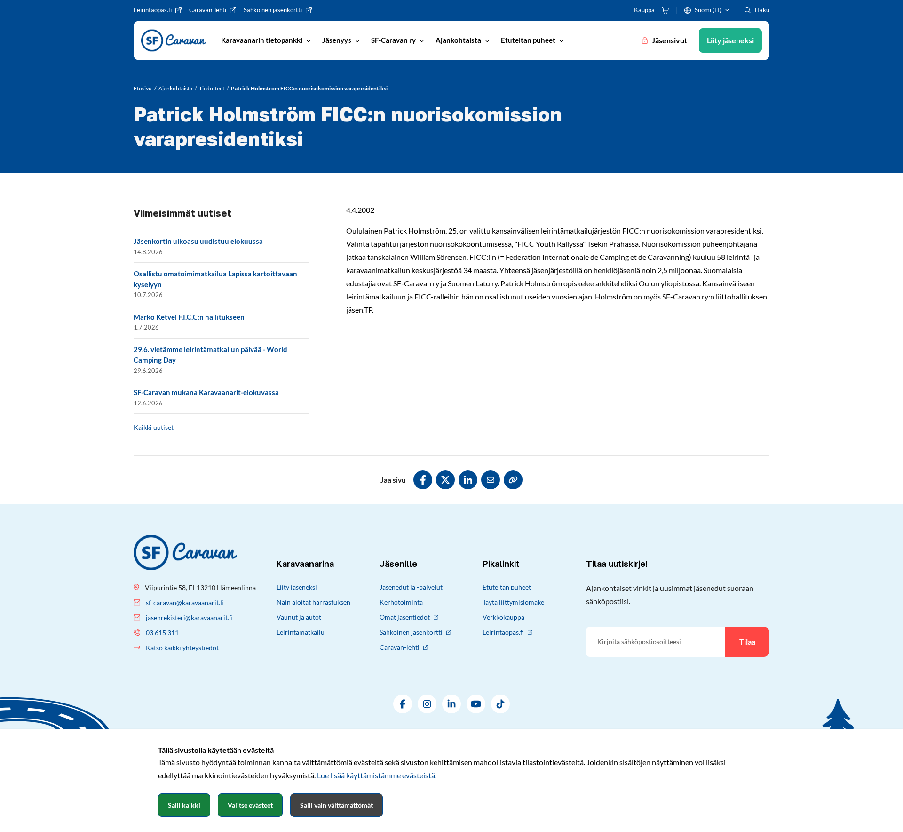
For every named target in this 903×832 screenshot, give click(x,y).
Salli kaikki (184, 805)
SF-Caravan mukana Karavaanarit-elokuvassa (206, 392)
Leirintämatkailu (301, 632)
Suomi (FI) (708, 10)
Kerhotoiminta (401, 602)
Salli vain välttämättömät (336, 805)
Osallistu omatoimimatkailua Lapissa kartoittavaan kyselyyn (215, 279)
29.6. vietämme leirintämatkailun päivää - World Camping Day (210, 354)
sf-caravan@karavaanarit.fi (185, 602)
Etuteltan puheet (507, 587)
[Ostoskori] (665, 10)
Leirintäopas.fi (503, 632)
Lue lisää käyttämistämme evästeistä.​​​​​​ (376, 775)
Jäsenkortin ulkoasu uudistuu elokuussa (198, 241)
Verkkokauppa (503, 617)
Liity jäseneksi (297, 587)
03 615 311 (162, 633)
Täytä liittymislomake (513, 602)
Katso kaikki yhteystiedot (182, 648)
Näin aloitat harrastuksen (313, 602)
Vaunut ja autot (299, 617)
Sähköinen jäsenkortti (411, 632)
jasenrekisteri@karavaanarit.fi (189, 618)
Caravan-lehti (400, 647)
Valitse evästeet (250, 805)
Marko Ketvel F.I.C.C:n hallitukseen (189, 317)
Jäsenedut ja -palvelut (411, 587)
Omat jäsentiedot (405, 617)
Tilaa (747, 641)
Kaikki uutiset (154, 427)
